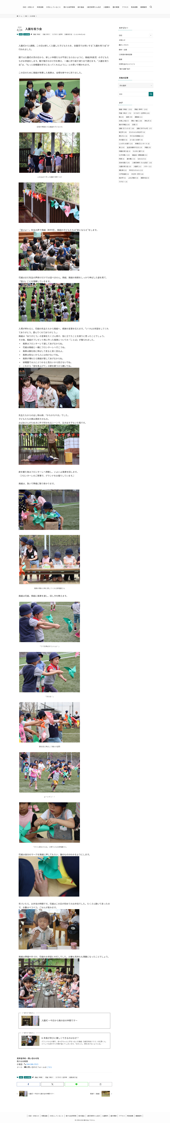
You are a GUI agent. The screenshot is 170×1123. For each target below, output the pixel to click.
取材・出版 (123, 49)
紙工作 (123, 132)
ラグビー (123, 182)
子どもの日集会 (136, 136)
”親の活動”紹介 (124, 69)
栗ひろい (123, 136)
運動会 (138, 117)
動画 (120, 59)
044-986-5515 (32, 1064)
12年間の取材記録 (125, 54)
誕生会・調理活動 (139, 155)
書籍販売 (139, 1116)
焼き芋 (122, 178)
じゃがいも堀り (126, 143)
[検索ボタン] (150, 7)
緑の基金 (82, 1116)
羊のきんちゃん (136, 170)
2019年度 (26, 34)
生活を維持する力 (134, 147)
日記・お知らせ (33, 1116)
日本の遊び (124, 162)
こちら (49, 1067)
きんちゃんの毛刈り (137, 132)
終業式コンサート (142, 143)
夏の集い (131, 159)
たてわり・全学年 (57, 34)
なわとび (142, 159)
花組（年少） (46, 34)
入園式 (137, 166)
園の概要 (114, 1116)
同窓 (121, 159)
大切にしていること (56, 1116)
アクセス (122, 1116)
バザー (147, 166)
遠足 (129, 117)
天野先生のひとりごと (127, 64)
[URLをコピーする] (100, 1084)
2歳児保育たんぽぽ (93, 1116)
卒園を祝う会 (124, 151)
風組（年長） (37, 34)
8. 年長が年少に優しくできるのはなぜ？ (60, 1037)
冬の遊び (123, 140)
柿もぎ (148, 121)
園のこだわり (124, 45)
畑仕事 (123, 170)
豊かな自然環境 (71, 1116)
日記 (20, 34)
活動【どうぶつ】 (126, 128)
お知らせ (122, 40)
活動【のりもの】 (144, 128)
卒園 (148, 147)
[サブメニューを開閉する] (150, 35)
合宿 (134, 124)
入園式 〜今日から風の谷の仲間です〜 (59, 1020)
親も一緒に (136, 121)
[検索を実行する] (151, 94)
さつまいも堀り (136, 140)
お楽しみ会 (124, 121)
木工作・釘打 (137, 174)
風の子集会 (124, 124)
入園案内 (105, 1116)
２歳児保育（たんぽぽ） (142, 162)
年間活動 (44, 1116)
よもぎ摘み (133, 178)
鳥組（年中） (140, 109)
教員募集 (130, 1116)
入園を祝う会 (68, 34)
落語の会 (145, 178)
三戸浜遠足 (124, 174)
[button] (28, 1084)
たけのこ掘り (138, 151)
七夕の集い (124, 155)
